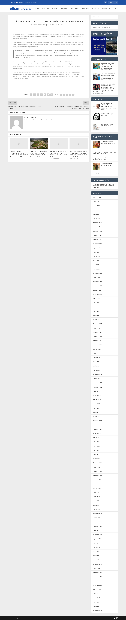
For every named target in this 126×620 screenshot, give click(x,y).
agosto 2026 (97, 197)
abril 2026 (96, 214)
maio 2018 (96, 602)
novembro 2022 (97, 387)
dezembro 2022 (97, 383)
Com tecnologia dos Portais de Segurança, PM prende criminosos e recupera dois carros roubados (78, 154)
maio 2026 (96, 210)
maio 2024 (96, 311)
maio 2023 (96, 362)
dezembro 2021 (97, 425)
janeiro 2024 (96, 328)
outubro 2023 (97, 340)
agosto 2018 (97, 589)
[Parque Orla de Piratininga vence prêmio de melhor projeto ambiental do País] (39, 143)
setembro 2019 (97, 534)
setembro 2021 (97, 433)
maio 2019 (96, 551)
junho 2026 (96, 206)
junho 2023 (96, 357)
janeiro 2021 (96, 467)
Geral (43, 8)
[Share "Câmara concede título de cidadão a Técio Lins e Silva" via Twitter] (34, 94)
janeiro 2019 (96, 568)
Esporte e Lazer (74, 8)
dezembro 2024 (97, 281)
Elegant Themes (20, 618)
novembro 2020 (97, 475)
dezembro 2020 (97, 471)
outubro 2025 (97, 239)
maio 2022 (96, 408)
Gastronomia (85, 8)
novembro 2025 (97, 235)
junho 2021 (96, 446)
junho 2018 (96, 598)
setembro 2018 (97, 585)
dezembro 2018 (97, 572)
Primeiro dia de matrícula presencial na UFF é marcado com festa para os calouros (59, 154)
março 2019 (96, 560)
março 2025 (96, 269)
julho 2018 (96, 593)
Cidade (37, 8)
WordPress (36, 618)
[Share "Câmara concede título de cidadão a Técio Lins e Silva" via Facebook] (31, 94)
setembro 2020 (97, 484)
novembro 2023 (97, 336)
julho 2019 (96, 543)
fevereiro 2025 (97, 273)
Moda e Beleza (106, 8)
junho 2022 (96, 404)
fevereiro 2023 (97, 374)
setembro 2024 (97, 294)
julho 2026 (96, 201)
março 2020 (96, 509)
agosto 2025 (97, 248)
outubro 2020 (97, 480)
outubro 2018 (97, 581)
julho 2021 (96, 442)
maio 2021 (96, 450)
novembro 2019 (97, 526)
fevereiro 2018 (97, 610)
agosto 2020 (97, 488)
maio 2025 (96, 260)
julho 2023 (96, 353)
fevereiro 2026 (97, 222)
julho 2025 (96, 252)
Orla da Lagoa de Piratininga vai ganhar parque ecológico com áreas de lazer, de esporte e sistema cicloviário (19, 155)
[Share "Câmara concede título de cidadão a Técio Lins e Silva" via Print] (51, 94)
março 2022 (96, 416)
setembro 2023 (97, 345)
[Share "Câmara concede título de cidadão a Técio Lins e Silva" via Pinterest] (41, 94)
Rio (48, 8)
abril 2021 (96, 454)
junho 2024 (96, 307)
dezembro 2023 (97, 332)
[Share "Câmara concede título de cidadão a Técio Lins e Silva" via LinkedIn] (45, 94)
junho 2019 (96, 547)
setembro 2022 (97, 395)
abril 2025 (96, 265)
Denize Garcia (63, 8)
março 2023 (96, 370)
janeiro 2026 (96, 227)
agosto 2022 (97, 399)
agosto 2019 (97, 539)
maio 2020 (96, 501)
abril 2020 (96, 505)
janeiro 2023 (96, 378)
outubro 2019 (97, 530)
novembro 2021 (97, 429)
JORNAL (115, 8)
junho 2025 (96, 256)
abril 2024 (96, 315)
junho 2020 (96, 496)
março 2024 (96, 319)
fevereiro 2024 (97, 324)
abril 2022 (96, 412)
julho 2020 (96, 492)
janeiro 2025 (96, 277)
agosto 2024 (97, 298)
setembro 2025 (97, 244)
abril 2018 (96, 606)
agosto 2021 (97, 437)
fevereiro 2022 (97, 421)
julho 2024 (96, 303)
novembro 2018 (97, 577)
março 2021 (96, 459)
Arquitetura (95, 8)
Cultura (54, 8)
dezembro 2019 (97, 522)
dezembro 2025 (97, 231)
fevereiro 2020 (97, 513)
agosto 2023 (97, 349)
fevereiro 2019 (97, 564)
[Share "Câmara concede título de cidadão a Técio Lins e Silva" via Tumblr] (38, 94)
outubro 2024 (97, 290)
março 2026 (96, 218)
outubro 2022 (97, 391)
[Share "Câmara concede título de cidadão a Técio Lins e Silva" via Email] (48, 94)
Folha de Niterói (41, 25)
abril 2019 (96, 556)
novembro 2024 (97, 286)
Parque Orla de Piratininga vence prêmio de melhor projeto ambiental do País (38, 153)
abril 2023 (96, 366)
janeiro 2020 (96, 518)
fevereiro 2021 (97, 463)
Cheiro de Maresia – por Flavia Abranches (30, 2)
